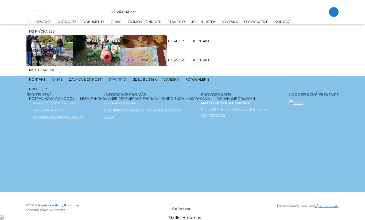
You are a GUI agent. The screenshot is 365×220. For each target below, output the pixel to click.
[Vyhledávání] (334, 12)
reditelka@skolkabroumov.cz (58, 117)
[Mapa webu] (169, 209)
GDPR (109, 117)
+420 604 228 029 (48, 110)
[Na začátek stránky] (166, 209)
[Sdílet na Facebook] (193, 209)
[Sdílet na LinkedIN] (198, 209)
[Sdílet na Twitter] (196, 209)
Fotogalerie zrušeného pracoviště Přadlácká (142, 110)
